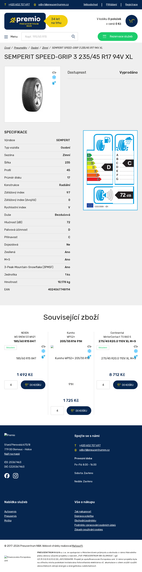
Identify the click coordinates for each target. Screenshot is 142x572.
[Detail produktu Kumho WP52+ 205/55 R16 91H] (71, 371)
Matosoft (77, 545)
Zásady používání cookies (88, 529)
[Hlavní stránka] (25, 21)
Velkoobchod (90, 4)
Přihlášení (111, 4)
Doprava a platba (84, 516)
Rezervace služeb (121, 36)
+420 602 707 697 (19, 4)
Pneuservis (10, 516)
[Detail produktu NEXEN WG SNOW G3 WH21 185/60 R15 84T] (24, 358)
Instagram (15, 475)
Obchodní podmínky (85, 520)
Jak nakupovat (82, 511)
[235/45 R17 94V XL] (32, 94)
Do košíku (35, 385)
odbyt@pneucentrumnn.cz (53, 4)
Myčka (7, 520)
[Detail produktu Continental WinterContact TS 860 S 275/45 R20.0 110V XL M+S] (117, 358)
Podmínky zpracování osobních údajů (95, 525)
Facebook (7, 475)
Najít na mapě (12, 454)
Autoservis (10, 511)
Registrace (131, 4)
